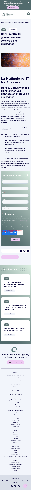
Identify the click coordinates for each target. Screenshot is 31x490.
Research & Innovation (15, 400)
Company (15, 432)
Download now (13, 7)
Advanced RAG (15, 383)
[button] (28, 13)
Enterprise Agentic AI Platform (15, 375)
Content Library (15, 448)
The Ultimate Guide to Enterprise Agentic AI (15, 456)
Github (15, 470)
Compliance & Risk (16, 402)
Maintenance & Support (15, 397)
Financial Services (15, 424)
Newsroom (15, 436)
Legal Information (24, 480)
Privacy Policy (5, 480)
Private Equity (15, 420)
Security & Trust (15, 385)
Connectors (15, 388)
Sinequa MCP (15, 390)
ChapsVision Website (15, 440)
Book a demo (13, 362)
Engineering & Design (15, 399)
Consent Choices (14, 480)
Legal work (15, 404)
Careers (15, 434)
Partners (15, 438)
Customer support (15, 462)
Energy (15, 416)
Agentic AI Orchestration (15, 386)
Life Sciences (15, 414)
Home (2, 22)
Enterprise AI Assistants (15, 379)
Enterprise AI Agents (15, 377)
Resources (7, 22)
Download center (15, 466)
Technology (15, 426)
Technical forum (15, 468)
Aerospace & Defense (15, 418)
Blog (15, 452)
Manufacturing (15, 412)
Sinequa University (15, 454)
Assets (12, 22)
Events (15, 450)
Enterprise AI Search (15, 381)
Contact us (15, 442)
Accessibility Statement (15, 482)
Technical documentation (15, 464)
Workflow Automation (15, 406)
